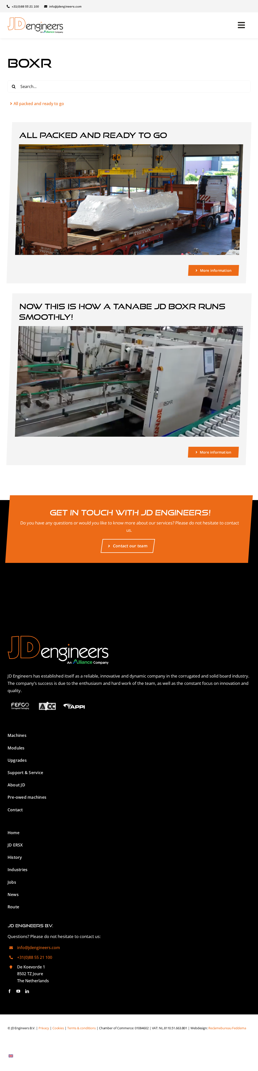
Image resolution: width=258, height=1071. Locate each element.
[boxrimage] (131, 328)
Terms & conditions (81, 1028)
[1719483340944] (131, 146)
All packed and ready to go (93, 135)
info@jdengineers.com (38, 947)
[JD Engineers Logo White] (58, 638)
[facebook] (9, 991)
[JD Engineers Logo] (35, 19)
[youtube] (18, 991)
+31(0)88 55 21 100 (34, 957)
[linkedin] (27, 991)
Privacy (44, 1028)
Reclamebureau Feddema (227, 1028)
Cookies (58, 1028)
